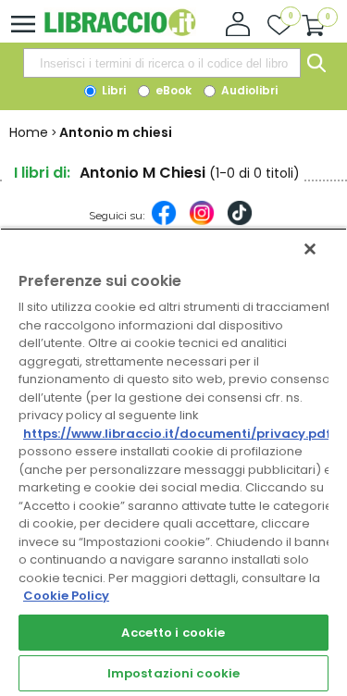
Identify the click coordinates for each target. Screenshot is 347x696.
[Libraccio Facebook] (164, 222)
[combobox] (162, 63)
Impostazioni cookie (173, 673)
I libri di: (42, 172)
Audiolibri (248, 90)
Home (28, 132)
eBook (172, 90)
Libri (112, 90)
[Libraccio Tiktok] (240, 222)
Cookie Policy (66, 595)
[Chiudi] (310, 249)
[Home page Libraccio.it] (119, 32)
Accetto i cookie (173, 632)
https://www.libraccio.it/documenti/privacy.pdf (177, 433)
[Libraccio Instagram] (202, 222)
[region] (173, 462)
